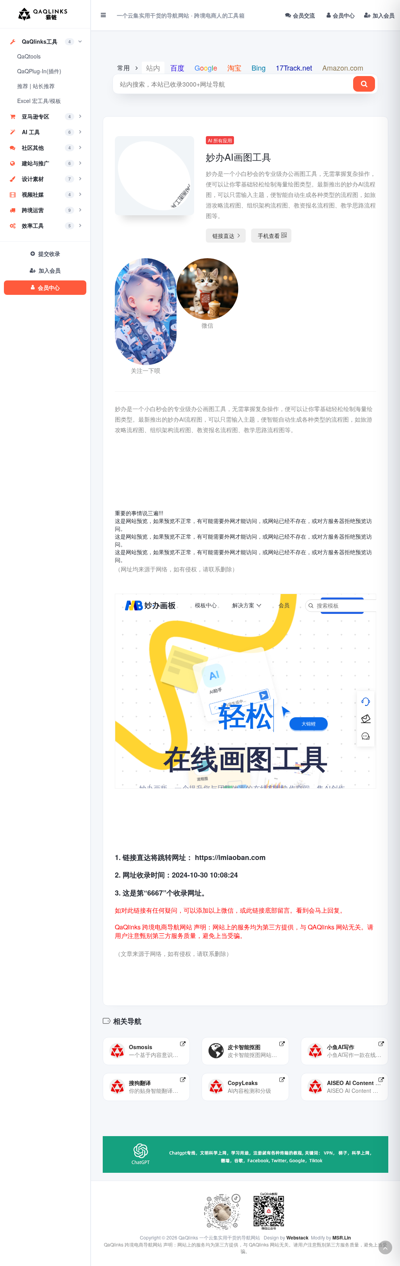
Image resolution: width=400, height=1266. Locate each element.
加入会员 (384, 15)
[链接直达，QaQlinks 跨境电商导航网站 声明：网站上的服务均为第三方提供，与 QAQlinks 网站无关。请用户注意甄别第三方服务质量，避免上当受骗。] (183, 1044)
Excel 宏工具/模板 (39, 101)
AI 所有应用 (220, 140)
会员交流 (304, 15)
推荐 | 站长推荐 (36, 86)
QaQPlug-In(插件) (39, 71)
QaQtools (29, 56)
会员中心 (344, 15)
